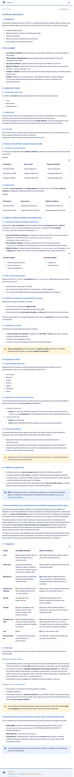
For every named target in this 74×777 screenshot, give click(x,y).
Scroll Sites (27, 774)
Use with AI (65, 9)
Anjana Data (11, 771)
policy (35, 230)
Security (9, 2)
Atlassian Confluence (36, 774)
